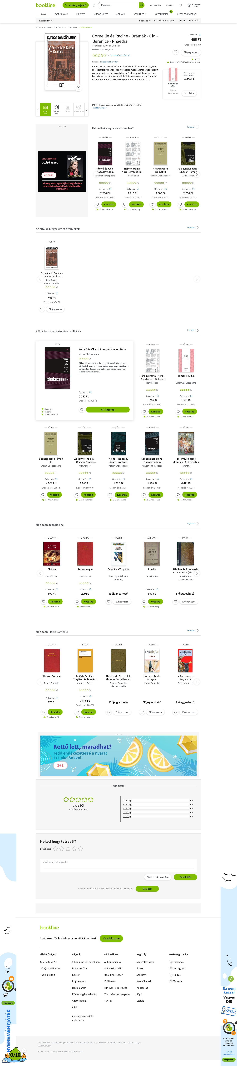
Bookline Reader (113, 974)
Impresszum (79, 981)
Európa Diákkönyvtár (109, 62)
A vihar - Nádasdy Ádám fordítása (118, 460)
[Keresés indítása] (141, 5)
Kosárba (189, 93)
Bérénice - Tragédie (118, 569)
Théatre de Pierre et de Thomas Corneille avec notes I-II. (118, 677)
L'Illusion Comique (51, 676)
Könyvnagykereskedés (84, 994)
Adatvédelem (79, 1000)
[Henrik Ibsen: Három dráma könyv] (133, 153)
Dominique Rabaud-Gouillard (118, 578)
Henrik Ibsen (133, 175)
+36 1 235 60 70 (48, 961)
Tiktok (177, 974)
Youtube (177, 981)
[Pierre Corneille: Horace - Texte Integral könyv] (151, 660)
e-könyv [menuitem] (80, 14)
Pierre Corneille (51, 283)
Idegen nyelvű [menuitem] (140, 14)
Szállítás (141, 974)
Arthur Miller (188, 175)
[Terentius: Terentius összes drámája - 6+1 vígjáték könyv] (186, 443)
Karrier (76, 974)
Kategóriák (44, 20)
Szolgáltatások (145, 961)
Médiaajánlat (79, 987)
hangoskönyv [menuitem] (100, 14)
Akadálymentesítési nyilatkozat (83, 1018)
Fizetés (141, 968)
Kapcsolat (142, 987)
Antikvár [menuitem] (120, 14)
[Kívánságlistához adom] (175, 52)
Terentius (186, 465)
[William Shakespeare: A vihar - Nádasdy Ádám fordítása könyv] (118, 443)
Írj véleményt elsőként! (120, 55)
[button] (86, 109)
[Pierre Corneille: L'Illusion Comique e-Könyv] (52, 660)
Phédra (52, 569)
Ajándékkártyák (112, 968)
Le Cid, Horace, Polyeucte (185, 677)
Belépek (169, 5)
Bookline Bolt (47, 974)
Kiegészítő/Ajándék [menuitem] (187, 14)
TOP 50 (108, 1000)
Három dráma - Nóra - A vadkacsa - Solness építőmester (133, 170)
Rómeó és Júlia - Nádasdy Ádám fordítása (105, 170)
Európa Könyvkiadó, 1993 (102, 49)
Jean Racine (51, 280)
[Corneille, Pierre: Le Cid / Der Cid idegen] (85, 660)
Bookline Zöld (80, 968)
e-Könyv (52, 537)
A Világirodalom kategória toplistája (58, 331)
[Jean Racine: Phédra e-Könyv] (51, 554)
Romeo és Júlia (186, 375)
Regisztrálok (155, 5)
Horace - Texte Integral (152, 677)
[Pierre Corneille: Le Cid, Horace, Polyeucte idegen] (185, 660)
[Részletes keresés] (94, 5)
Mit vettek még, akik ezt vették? (113, 128)
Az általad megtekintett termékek (58, 229)
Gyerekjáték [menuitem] (163, 12)
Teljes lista (191, 127)
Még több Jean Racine (50, 525)
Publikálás (185, 877)
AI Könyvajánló (77, 5)
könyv (105, 137)
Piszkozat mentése (157, 877)
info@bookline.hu (50, 968)
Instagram (179, 968)
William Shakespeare (105, 175)
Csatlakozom (111, 938)
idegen (118, 537)
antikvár (152, 537)
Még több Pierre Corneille (52, 632)
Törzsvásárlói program (164, 20)
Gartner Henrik (185, 579)
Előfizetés (194, 20)
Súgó (139, 994)
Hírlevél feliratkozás (115, 987)
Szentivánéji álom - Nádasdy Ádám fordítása (152, 460)
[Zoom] (78, 87)
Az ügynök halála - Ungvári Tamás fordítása (188, 170)
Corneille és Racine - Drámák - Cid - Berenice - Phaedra (51, 274)
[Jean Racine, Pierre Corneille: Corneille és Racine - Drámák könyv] (62, 61)
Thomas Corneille (118, 683)
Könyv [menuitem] (43, 14)
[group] (45, 109)
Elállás (140, 1000)
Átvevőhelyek (144, 981)
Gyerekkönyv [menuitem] (61, 14)
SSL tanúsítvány (44, 1046)
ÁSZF (75, 1007)
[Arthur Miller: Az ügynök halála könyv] (188, 153)
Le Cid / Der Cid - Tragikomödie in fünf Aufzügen (85, 677)
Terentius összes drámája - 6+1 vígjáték (186, 460)
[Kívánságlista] (180, 5)
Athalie (152, 569)
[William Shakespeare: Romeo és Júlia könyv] (186, 360)
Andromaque (85, 569)
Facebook (178, 961)
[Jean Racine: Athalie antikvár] (152, 554)
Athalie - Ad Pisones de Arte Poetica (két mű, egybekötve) (185, 570)
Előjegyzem (191, 52)
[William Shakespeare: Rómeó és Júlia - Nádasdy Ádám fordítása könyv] (105, 153)
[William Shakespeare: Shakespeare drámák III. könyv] (161, 153)
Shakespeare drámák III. (160, 170)
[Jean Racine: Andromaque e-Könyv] (85, 554)
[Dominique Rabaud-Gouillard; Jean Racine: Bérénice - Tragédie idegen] (118, 554)
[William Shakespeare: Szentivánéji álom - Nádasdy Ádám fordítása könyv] (152, 443)
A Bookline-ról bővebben (86, 961)
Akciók (182, 20)
